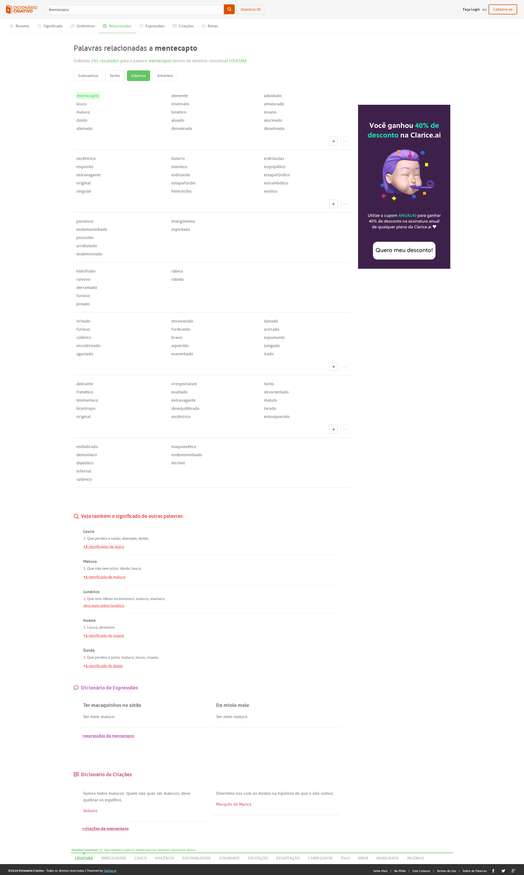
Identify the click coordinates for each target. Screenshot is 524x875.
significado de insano (103, 635)
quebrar (90, 800)
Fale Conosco (421, 871)
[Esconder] (345, 141)
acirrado (271, 329)
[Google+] (513, 871)
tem (105, 568)
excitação (258, 858)
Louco (92, 627)
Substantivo (88, 75)
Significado (52, 26)
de (297, 793)
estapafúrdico (277, 175)
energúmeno (183, 221)
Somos (89, 793)
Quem (132, 793)
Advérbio (165, 75)
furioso (83, 295)
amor (363, 858)
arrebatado (86, 246)
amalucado (274, 104)
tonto (269, 384)
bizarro (178, 158)
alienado (84, 128)
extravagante (88, 175)
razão (115, 538)
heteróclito (181, 191)
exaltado (179, 392)
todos (102, 793)
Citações (185, 26)
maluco (83, 112)
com (248, 793)
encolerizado (88, 345)
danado (271, 321)
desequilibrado (185, 408)
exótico (271, 191)
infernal (83, 471)
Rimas (212, 26)
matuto (270, 400)
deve (185, 793)
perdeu (101, 538)
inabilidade (387, 858)
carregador (320, 858)
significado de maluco (104, 577)
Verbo (115, 75)
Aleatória (249, 9)
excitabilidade (196, 858)
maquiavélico (183, 446)
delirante (84, 384)
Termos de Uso (446, 871)
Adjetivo (138, 75)
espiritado (180, 229)
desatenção (288, 858)
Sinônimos (85, 26)
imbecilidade (113, 858)
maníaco (179, 166)
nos (239, 793)
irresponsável (184, 384)
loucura (84, 857)
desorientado (276, 392)
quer (151, 793)
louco (81, 104)
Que (90, 538)
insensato (180, 104)
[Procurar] (229, 9)
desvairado (181, 128)
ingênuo (415, 858)
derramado (86, 287)
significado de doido (103, 666)
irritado (83, 321)
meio (95, 716)
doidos (264, 793)
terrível (178, 463)
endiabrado (87, 446)
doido (81, 120)
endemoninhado (91, 229)
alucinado (273, 120)
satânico (84, 479)
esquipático (274, 166)
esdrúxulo (180, 175)
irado (269, 354)
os (101, 800)
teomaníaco (87, 400)
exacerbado (182, 354)
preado (83, 304)
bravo (176, 337)
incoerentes (124, 598)
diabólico (85, 463)
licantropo (86, 408)
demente (179, 95)
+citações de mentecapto (105, 828)
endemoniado (89, 254)
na (274, 793)
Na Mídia (400, 871)
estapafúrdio (183, 183)
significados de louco (103, 546)
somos (327, 793)
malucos (116, 793)
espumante (274, 337)
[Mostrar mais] (333, 141)
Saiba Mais (380, 871)
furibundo (180, 329)
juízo (114, 568)
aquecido (180, 345)
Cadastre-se (503, 9)
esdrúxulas (274, 158)
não (98, 568)
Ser (86, 716)
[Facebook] (493, 871)
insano (270, 112)
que (304, 793)
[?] (100, 850)
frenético (84, 392)
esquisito (84, 166)
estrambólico (276, 183)
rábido (177, 279)
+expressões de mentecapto (108, 735)
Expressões (155, 26)
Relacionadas (119, 26)
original (83, 183)
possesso (85, 221)
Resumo (22, 26)
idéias (108, 598)
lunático (178, 112)
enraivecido (182, 321)
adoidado (273, 95)
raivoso (83, 279)
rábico (177, 271)
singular (83, 191)
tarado (270, 408)
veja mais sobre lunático (103, 605)
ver (160, 793)
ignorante (229, 858)
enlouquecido (277, 416)
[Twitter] (503, 871)
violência (164, 858)
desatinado (274, 128)
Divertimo (225, 793)
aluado (177, 120)
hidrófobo (86, 271)
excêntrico (86, 158)
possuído (85, 237)
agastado (84, 354)
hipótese (286, 793)
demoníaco (86, 455)
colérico (83, 337)
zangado (272, 345)
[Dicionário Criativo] (21, 9)
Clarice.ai (110, 871)
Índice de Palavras (475, 871)
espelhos (113, 800)
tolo (345, 858)
